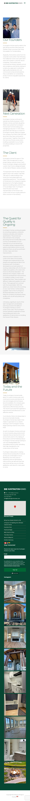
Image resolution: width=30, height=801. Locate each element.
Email (5, 554)
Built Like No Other (9, 532)
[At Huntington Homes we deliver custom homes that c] (15, 772)
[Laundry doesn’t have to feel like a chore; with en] (15, 682)
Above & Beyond (8, 537)
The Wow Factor (8, 535)
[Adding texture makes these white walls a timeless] (15, 592)
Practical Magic (8, 529)
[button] (15, 507)
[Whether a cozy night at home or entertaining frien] (15, 637)
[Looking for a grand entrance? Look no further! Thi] (15, 614)
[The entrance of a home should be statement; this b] (15, 660)
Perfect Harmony (8, 540)
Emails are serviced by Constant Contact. (12, 565)
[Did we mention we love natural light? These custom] (15, 727)
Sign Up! (15, 569)
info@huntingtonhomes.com (12, 498)
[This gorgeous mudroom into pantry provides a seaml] (15, 705)
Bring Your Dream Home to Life (12, 520)
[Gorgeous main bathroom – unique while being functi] (15, 750)
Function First (8, 527)
